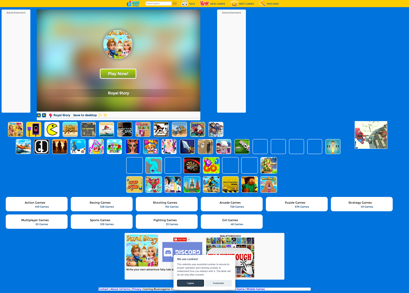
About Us (116, 289)
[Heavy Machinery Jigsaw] (230, 184)
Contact (103, 289)
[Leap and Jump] (134, 184)
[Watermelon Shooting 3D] (268, 165)
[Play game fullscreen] (99, 115)
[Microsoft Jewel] (134, 165)
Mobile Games (256, 289)
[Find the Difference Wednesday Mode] (230, 165)
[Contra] (249, 165)
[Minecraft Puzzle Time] (249, 184)
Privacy (136, 289)
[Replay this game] (105, 115)
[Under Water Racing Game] (211, 184)
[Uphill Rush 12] (268, 184)
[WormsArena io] (173, 165)
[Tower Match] (192, 184)
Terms (126, 289)
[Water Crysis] (153, 165)
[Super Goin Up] (153, 184)
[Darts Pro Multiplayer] (192, 165)
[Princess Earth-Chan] (173, 184)
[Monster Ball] (211, 165)
